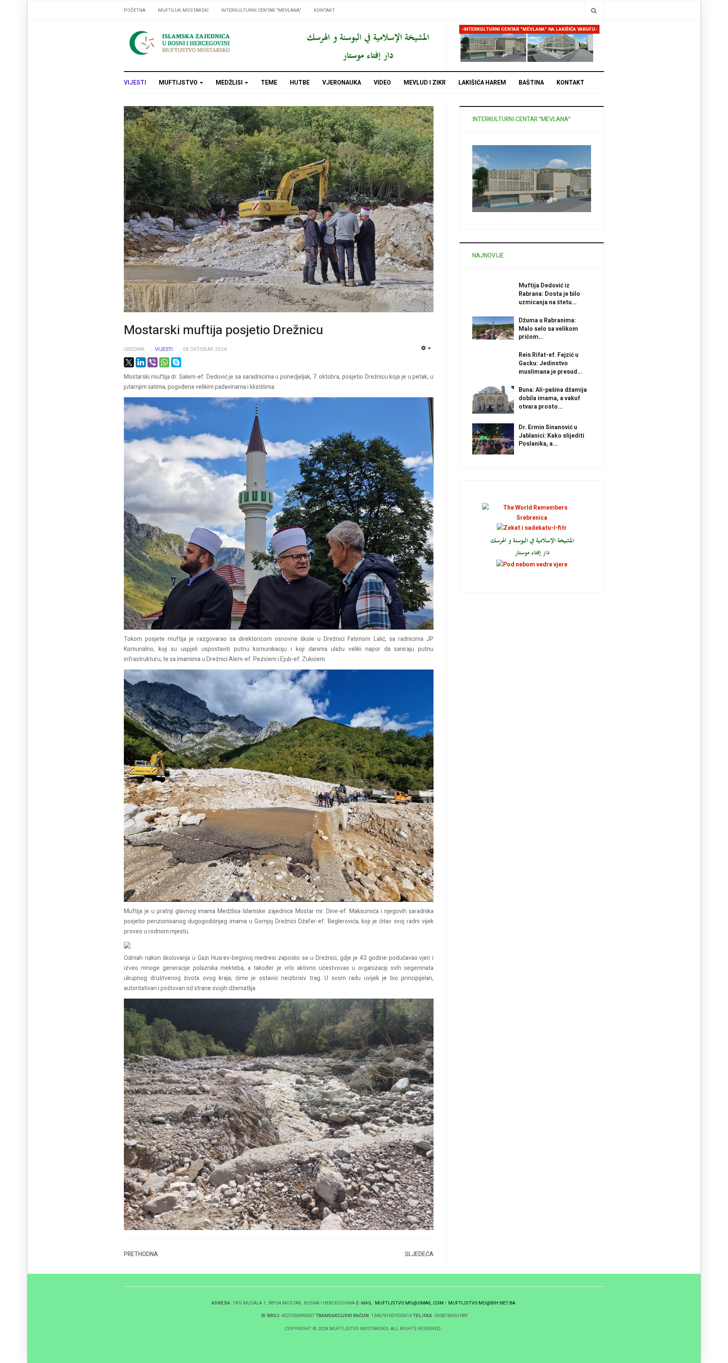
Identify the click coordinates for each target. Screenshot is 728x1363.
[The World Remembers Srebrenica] (531, 512)
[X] (129, 362)
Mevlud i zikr (425, 82)
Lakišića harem (482, 82)
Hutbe (300, 82)
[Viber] (152, 362)
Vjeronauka (341, 82)
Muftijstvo (179, 82)
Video (382, 82)
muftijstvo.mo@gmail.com (409, 1303)
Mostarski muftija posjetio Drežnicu (223, 330)
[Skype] (176, 362)
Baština (531, 82)
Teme (269, 82)
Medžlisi (230, 82)
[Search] (594, 10)
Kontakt (324, 10)
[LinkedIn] (141, 362)
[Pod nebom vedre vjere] (531, 564)
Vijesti (135, 82)
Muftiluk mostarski (183, 10)
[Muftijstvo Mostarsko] (200, 42)
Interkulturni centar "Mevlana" (261, 10)
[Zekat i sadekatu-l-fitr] (532, 527)
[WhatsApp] (164, 362)
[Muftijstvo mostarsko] (367, 45)
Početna (134, 10)
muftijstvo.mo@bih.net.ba (481, 1303)
